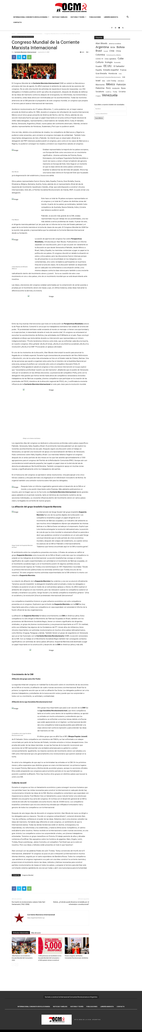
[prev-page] (13, 964)
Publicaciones (95, 17)
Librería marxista (111, 17)
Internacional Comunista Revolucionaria (30, 17)
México (110, 84)
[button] (127, 17)
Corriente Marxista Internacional (25, 52)
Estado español (111, 70)
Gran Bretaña (101, 73)
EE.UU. (108, 66)
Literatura (121, 81)
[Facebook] (111, 27)
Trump (115, 92)
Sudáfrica (108, 92)
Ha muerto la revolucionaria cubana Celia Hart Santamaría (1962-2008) (28, 903)
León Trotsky (111, 81)
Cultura (99, 62)
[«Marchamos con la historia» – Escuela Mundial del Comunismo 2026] (24, 945)
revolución (116, 88)
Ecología (108, 62)
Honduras (112, 73)
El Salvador (119, 66)
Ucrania (122, 91)
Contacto (17, 22)
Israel (98, 80)
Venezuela (109, 95)
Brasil (99, 50)
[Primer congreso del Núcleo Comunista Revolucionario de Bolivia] (77, 945)
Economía (117, 62)
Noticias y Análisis (59, 17)
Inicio (13, 34)
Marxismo (100, 84)
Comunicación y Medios (113, 55)
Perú (108, 88)
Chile (111, 51)
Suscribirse (99, 118)
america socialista (115, 44)
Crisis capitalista (110, 59)
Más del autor (36, 933)
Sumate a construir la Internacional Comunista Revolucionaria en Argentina (71, 997)
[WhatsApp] (29, 57)
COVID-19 (99, 59)
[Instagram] (115, 27)
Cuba (120, 58)
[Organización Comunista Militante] (71, 7)
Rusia (123, 88)
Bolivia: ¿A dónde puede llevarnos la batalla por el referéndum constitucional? (71, 903)
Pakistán (121, 84)
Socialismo (100, 91)
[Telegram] (119, 27)
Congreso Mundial (27, 875)
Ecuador (99, 66)
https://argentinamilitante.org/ (36, 918)
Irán (123, 77)
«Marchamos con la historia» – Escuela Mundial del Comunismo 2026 (22, 958)
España (99, 70)
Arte (112, 47)
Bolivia (121, 47)
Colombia (100, 54)
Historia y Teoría (77, 17)
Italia (103, 81)
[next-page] (16, 964)
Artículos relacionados (21, 933)
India (120, 73)
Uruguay (98, 96)
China (118, 51)
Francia (123, 70)
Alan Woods (101, 43)
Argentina (102, 47)
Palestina (100, 88)
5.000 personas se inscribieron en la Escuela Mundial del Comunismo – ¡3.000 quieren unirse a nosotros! (49, 958)
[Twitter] (122, 27)
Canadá (106, 51)
